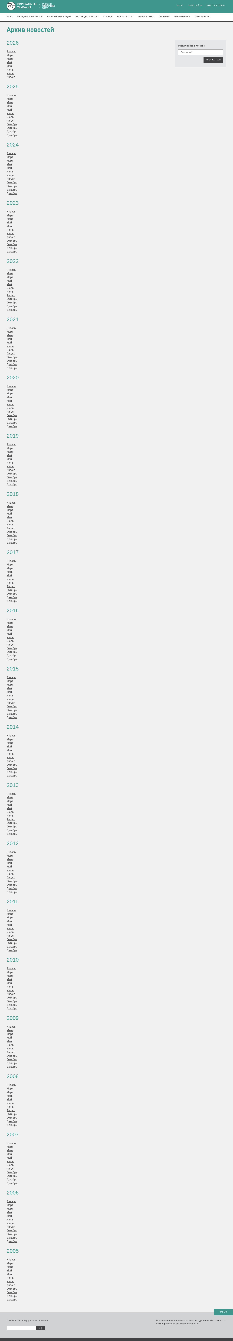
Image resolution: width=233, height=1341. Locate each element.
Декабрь (12, 131)
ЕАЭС (9, 17)
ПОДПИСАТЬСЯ (213, 60)
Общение (164, 17)
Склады (107, 17)
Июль (10, 69)
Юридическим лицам (29, 17)
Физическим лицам (59, 17)
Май (9, 62)
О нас (180, 5)
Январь (11, 51)
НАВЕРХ (223, 1312)
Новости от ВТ (125, 17)
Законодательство (87, 17)
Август (11, 76)
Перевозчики (182, 17)
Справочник (202, 17)
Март (10, 55)
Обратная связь (215, 5)
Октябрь (12, 124)
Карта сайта (195, 5)
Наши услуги (146, 17)
